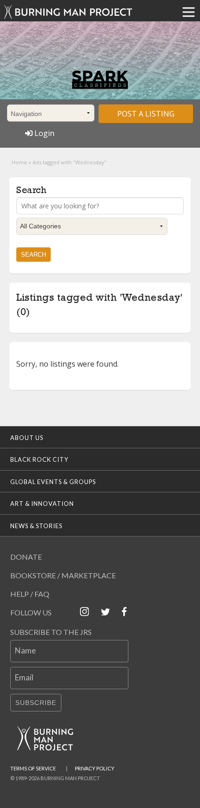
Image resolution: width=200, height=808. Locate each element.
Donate (26, 556)
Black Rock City (39, 459)
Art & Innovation (42, 503)
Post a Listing (145, 114)
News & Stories (36, 526)
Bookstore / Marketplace (63, 575)
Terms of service (33, 768)
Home (19, 162)
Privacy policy (94, 768)
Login (43, 133)
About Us (26, 437)
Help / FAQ (29, 593)
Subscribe (35, 702)
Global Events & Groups (53, 481)
